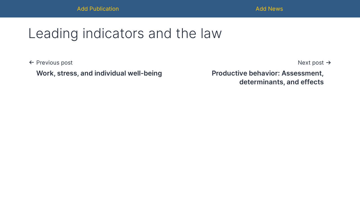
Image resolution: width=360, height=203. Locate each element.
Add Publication (98, 8)
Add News (269, 8)
